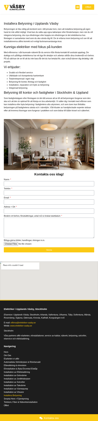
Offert (6, 405)
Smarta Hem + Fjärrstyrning (16, 399)
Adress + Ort (10, 207)
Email (7, 198)
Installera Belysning (13, 395)
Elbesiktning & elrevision (15, 365)
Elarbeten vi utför (11, 359)
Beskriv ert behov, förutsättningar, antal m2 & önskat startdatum (32, 216)
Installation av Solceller (14, 382)
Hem (6, 352)
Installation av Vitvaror (14, 392)
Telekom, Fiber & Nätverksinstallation (21, 402)
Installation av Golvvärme (15, 375)
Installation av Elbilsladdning (17, 372)
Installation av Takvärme (15, 385)
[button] (77, 7)
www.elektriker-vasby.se (21, 326)
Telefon (7, 189)
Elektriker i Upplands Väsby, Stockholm (25, 309)
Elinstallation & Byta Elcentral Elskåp (20, 369)
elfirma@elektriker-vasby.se (23, 323)
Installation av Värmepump (16, 389)
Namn (7, 179)
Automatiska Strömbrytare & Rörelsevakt (22, 362)
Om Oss (7, 355)
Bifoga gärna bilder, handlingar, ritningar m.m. (24, 240)
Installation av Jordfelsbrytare (17, 379)
